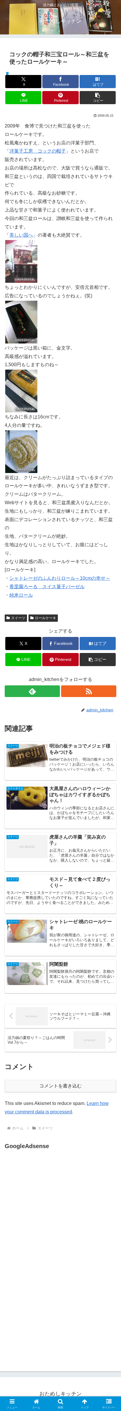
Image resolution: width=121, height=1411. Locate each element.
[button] (98, 97)
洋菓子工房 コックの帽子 (37, 151)
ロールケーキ (45, 618)
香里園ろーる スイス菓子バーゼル (47, 586)
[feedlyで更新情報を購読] (32, 691)
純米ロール (21, 595)
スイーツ (18, 618)
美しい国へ (21, 235)
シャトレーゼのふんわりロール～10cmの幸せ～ (59, 578)
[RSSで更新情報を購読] (88, 691)
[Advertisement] (54, 1209)
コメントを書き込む (60, 1085)
